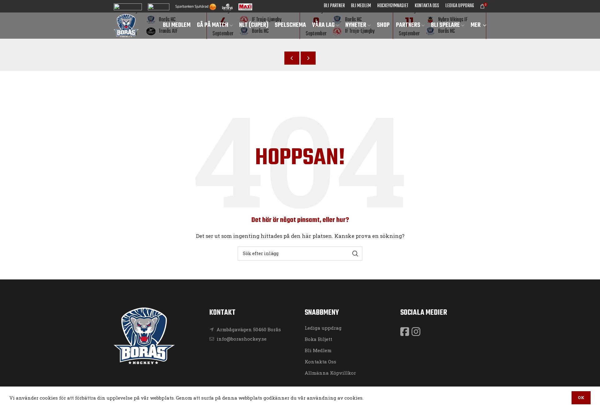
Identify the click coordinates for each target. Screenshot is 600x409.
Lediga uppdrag (323, 328)
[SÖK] (355, 253)
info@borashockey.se (241, 339)
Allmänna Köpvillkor (330, 373)
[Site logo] (126, 25)
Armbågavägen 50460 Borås (249, 329)
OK (581, 397)
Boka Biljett (318, 339)
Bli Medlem (318, 350)
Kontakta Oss (320, 361)
